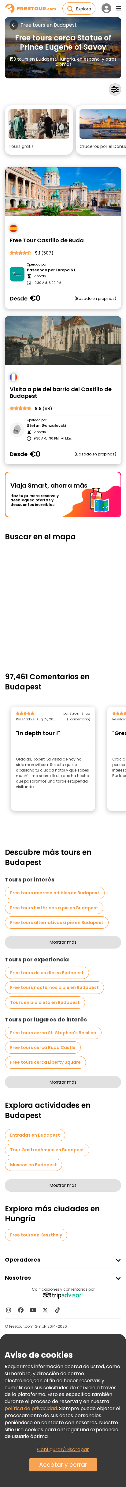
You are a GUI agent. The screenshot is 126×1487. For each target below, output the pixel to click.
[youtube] (33, 1310)
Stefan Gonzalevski (46, 426)
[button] (39, 130)
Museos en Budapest (33, 1165)
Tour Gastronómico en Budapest (47, 1150)
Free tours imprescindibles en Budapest (54, 893)
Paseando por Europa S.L (51, 270)
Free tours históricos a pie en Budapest (54, 908)
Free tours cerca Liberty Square (45, 1062)
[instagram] (8, 1310)
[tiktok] (57, 1310)
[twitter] (45, 1310)
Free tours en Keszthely (36, 1235)
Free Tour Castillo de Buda (47, 240)
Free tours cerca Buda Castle (43, 1047)
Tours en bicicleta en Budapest (45, 1002)
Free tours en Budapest (48, 25)
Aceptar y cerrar (63, 1465)
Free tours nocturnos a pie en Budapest (54, 987)
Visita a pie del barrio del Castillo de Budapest (61, 393)
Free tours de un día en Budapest (47, 973)
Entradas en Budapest (35, 1135)
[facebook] (20, 1310)
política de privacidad (31, 1408)
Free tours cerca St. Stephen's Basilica (53, 1033)
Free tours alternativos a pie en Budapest (56, 922)
